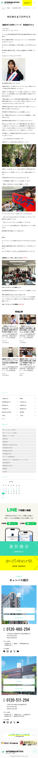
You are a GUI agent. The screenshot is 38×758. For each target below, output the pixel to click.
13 (11, 490)
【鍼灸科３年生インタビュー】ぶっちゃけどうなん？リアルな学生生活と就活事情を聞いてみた (10, 362)
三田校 (21, 415)
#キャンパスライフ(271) (9, 430)
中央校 (3, 28)
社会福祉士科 (23, 402)
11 (5, 490)
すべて (3, 419)
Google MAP (19, 618)
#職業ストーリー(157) (8, 436)
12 (8, 490)
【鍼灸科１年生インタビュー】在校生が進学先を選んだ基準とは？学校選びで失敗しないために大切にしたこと (27, 362)
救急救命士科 (23, 408)
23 (19, 491)
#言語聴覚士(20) (7, 454)
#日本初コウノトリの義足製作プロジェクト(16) (15, 460)
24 (3, 493)
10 (3, 490)
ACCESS (19, 610)
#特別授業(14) (6, 462)
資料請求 (26, 3)
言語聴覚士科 (5, 408)
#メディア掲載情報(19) (9, 457)
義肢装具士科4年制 (6, 412)
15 (16, 490)
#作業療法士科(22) (7, 451)
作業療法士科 (23, 405)
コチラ (25, 258)
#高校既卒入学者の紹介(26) (10, 445)
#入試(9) (5, 471)
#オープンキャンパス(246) (9, 433)
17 (3, 491)
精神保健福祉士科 (6, 402)
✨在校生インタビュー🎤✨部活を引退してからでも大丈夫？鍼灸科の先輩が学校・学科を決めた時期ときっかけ (10, 329)
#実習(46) (5, 439)
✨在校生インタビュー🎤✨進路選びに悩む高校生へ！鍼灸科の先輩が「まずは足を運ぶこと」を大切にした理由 (27, 329)
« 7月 (3, 497)
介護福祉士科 (5, 398)
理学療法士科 (5, 405)
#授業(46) (5, 442)
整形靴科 (22, 412)
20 (11, 491)
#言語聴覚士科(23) (7, 448)
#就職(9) (5, 468)
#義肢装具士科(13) (7, 465)
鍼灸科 (7, 28)
